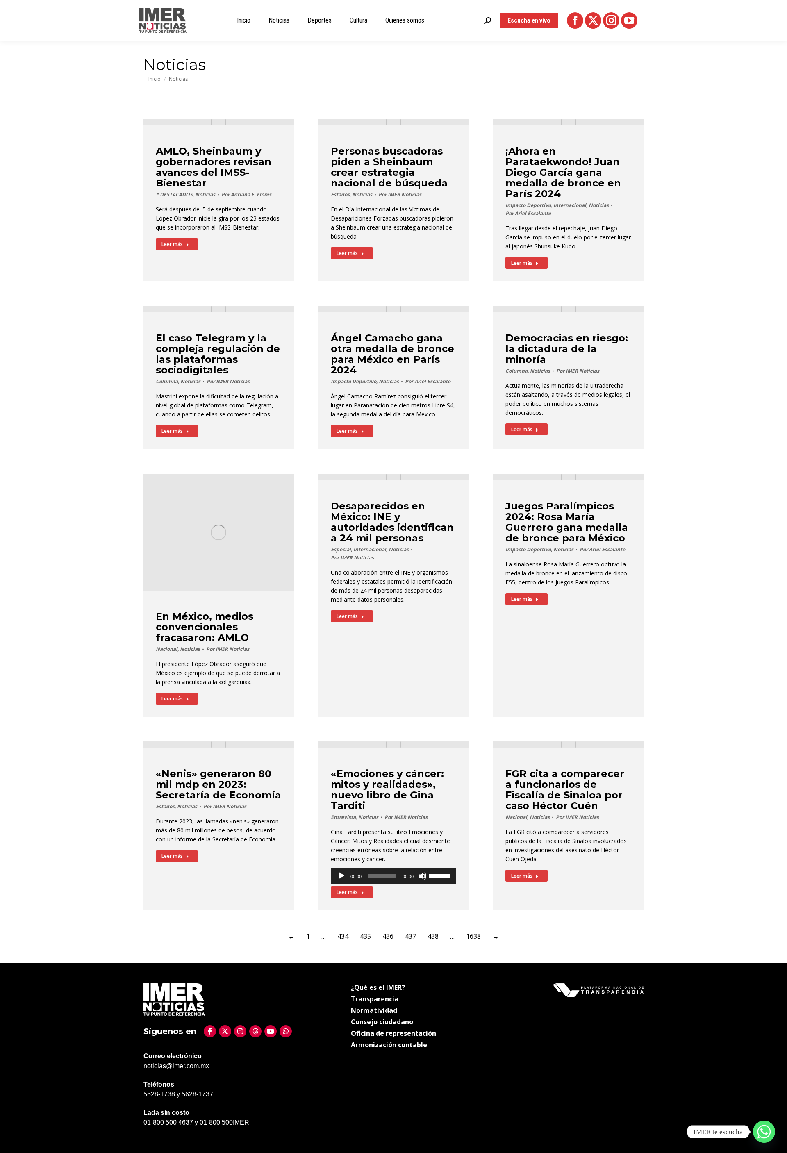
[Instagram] (240, 1031)
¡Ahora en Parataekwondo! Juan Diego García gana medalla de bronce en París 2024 (563, 172)
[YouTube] (270, 1031)
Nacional (166, 649)
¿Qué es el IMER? (378, 987)
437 (410, 936)
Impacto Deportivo (528, 205)
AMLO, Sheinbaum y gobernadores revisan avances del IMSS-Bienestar (213, 167)
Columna (167, 381)
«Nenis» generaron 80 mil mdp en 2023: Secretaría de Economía (218, 784)
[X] (225, 1031)
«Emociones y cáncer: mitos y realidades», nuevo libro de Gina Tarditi (387, 790)
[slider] (440, 875)
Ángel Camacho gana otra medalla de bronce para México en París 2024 (392, 354)
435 (365, 936)
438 (433, 936)
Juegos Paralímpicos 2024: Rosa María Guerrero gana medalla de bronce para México (566, 522)
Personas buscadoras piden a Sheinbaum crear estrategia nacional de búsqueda (389, 167)
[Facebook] (210, 1031)
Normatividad (374, 1010)
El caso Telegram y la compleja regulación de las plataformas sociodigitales (218, 354)
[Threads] (255, 1031)
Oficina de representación (393, 1033)
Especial (341, 549)
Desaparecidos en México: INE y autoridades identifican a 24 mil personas (392, 522)
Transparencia (374, 999)
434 (342, 936)
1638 (473, 936)
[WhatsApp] (286, 1031)
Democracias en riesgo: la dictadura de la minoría (566, 348)
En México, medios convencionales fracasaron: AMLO (204, 627)
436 (388, 936)
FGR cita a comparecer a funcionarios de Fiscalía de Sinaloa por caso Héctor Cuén (564, 790)
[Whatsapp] (764, 1132)
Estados (340, 194)
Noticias (205, 194)
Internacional (569, 205)
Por (246, 194)
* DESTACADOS (174, 194)
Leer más (172, 244)
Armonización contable (389, 1045)
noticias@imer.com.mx (176, 1065)
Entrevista (343, 817)
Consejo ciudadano (382, 1022)
